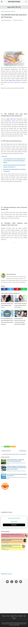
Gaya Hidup (7, 446)
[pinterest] (17, 289)
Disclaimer (20, 615)
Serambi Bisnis (14, 2)
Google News (23, 454)
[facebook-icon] (7, 581)
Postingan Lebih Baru (6, 450)
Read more (7, 536)
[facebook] (4, 289)
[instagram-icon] (11, 581)
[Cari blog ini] (26, 1)
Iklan (25, 615)
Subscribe (14, 524)
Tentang (3, 615)
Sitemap (14, 618)
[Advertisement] (14, 37)
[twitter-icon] (16, 581)
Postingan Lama (22, 450)
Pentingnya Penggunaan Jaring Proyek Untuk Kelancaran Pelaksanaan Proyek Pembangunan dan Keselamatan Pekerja (17, 468)
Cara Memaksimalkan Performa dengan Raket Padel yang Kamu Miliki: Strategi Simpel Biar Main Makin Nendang (14, 160)
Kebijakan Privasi (13, 615)
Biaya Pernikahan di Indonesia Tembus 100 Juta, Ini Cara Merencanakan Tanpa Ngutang (11, 546)
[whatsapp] (24, 289)
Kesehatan (13, 446)
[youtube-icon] (20, 581)
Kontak (7, 615)
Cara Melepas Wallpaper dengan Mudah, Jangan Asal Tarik (11, 534)
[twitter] (10, 289)
